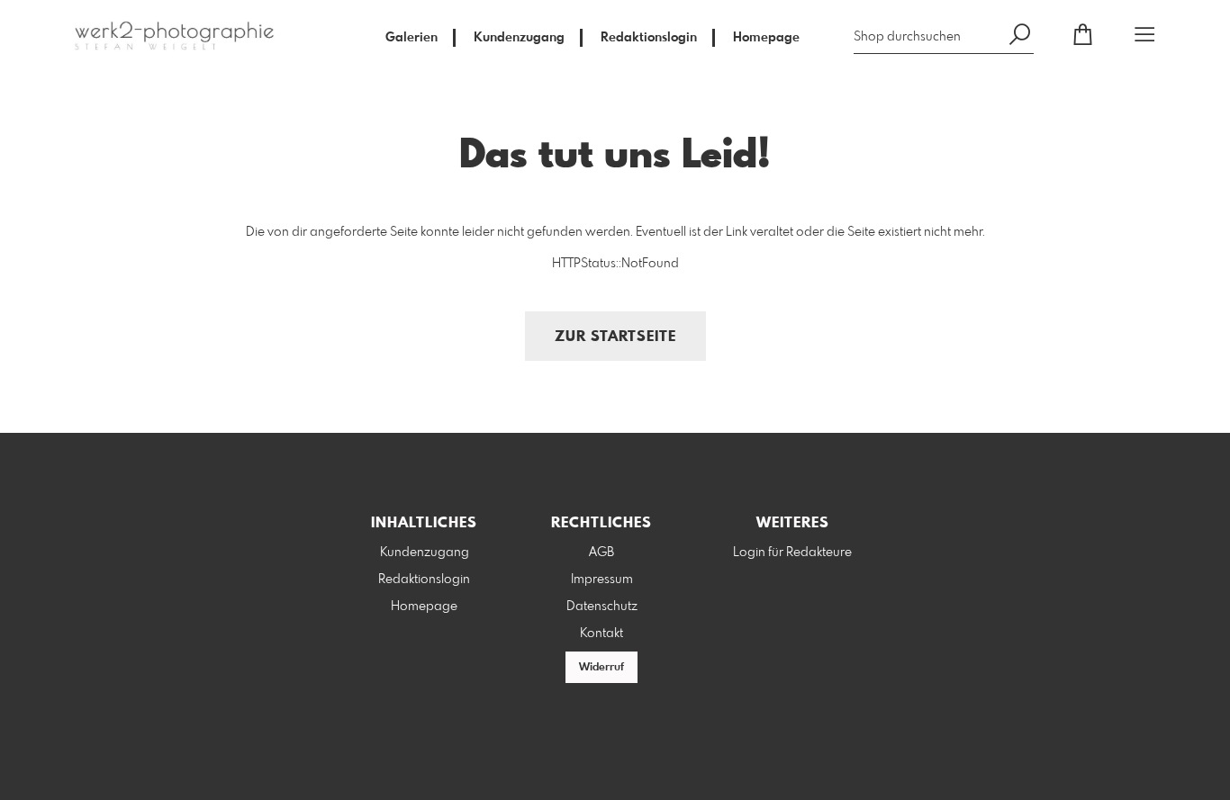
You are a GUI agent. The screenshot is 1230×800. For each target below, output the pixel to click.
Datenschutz (602, 606)
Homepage (766, 37)
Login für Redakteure (792, 552)
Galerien (411, 37)
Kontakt (601, 633)
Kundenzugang (519, 37)
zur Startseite (615, 337)
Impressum (602, 579)
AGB (601, 552)
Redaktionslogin (649, 37)
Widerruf (601, 667)
